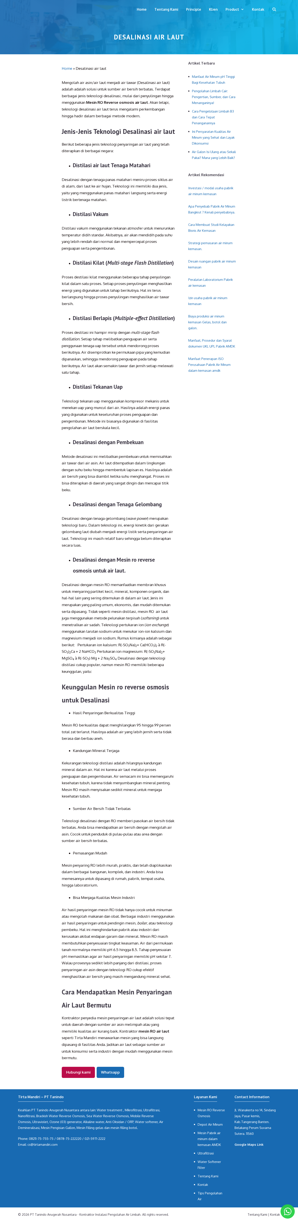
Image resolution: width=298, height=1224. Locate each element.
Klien (213, 9)
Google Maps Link (249, 1144)
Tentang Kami (166, 9)
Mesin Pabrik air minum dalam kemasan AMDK (209, 1139)
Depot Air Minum (210, 1124)
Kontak (258, 9)
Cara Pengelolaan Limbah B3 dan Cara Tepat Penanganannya (213, 117)
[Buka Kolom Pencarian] (274, 9)
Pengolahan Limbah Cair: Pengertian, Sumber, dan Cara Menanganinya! (213, 97)
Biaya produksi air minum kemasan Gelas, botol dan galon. (207, 322)
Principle (193, 9)
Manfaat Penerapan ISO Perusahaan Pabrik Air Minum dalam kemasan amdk (209, 365)
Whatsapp (110, 1072)
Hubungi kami (78, 1072)
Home (142, 9)
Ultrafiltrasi (206, 1153)
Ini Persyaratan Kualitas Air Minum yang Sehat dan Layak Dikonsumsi (213, 137)
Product (232, 9)
